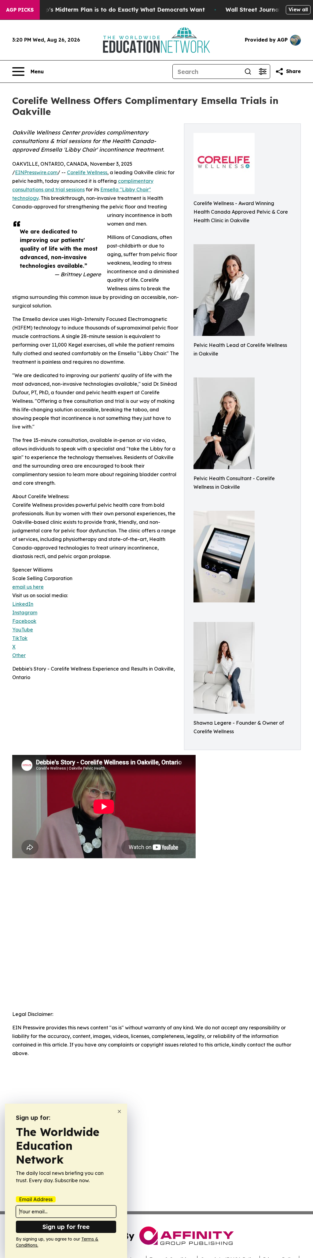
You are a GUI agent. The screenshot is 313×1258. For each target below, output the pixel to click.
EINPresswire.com (36, 172)
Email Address (36, 1199)
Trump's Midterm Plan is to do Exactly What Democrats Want (118, 9)
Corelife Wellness (87, 172)
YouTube (22, 630)
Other (19, 655)
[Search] (248, 71)
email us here (28, 587)
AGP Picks (20, 10)
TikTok (20, 638)
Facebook (24, 621)
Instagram (24, 612)
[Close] (119, 1111)
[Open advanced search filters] (262, 71)
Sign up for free (66, 1226)
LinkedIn (22, 604)
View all (298, 9)
